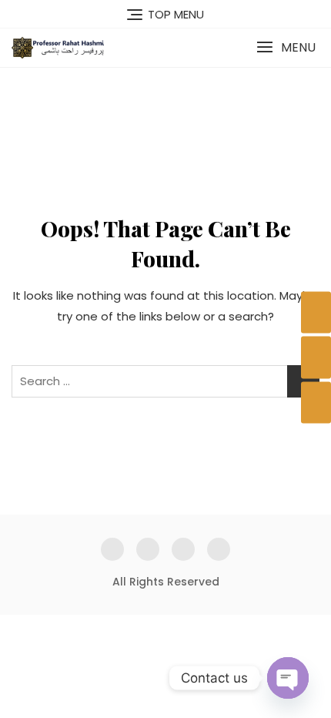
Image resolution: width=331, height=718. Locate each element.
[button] (286, 47)
